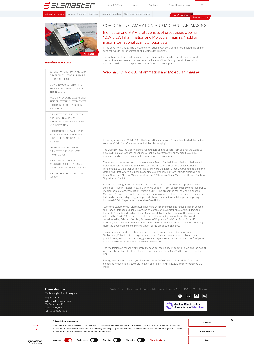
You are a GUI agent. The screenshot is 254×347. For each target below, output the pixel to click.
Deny (207, 340)
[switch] (94, 340)
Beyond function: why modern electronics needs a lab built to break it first (68, 75)
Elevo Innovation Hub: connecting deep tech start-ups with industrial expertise (67, 164)
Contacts (153, 5)
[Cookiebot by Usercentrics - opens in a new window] (35, 342)
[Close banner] (232, 320)
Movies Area (174, 289)
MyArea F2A (189, 289)
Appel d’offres (114, 5)
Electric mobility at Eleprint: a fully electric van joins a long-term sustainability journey (67, 136)
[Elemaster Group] (69, 5)
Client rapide (132, 289)
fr (202, 5)
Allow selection (207, 331)
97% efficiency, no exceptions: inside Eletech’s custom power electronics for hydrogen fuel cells (68, 103)
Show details (156, 340)
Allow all (207, 323)
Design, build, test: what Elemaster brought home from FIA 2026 (64, 151)
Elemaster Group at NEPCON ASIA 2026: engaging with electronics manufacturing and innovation (66, 119)
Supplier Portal (116, 289)
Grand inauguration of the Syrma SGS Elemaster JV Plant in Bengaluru (67, 88)
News (136, 5)
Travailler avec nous (179, 5)
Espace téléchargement (153, 289)
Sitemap (203, 289)
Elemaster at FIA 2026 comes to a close (67, 175)
